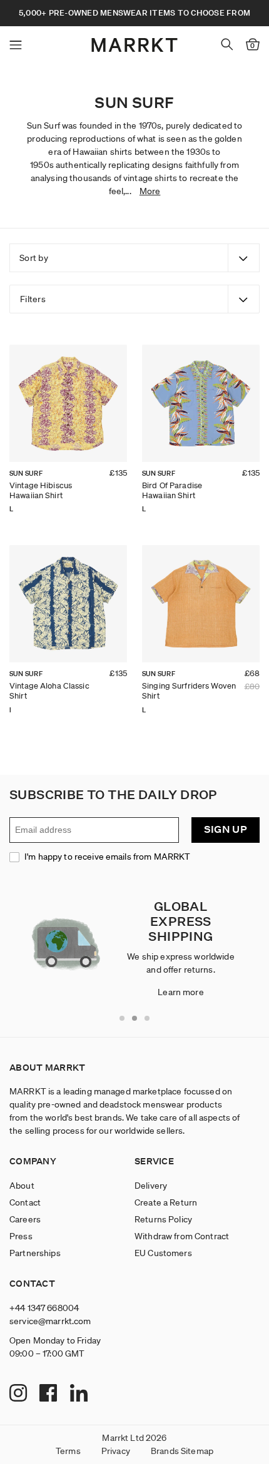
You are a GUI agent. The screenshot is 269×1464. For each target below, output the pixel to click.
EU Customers (163, 1253)
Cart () (252, 46)
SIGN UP (225, 829)
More (150, 191)
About (21, 1185)
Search (227, 44)
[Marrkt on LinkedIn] (80, 1394)
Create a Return (165, 1202)
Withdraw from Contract (181, 1236)
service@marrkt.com (50, 1321)
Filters (33, 299)
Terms (68, 1451)
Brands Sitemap (182, 1451)
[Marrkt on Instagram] (19, 1394)
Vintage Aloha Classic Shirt (49, 690)
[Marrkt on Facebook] (49, 1394)
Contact (25, 1202)
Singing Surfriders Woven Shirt (189, 690)
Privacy (115, 1451)
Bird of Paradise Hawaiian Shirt (172, 490)
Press (21, 1236)
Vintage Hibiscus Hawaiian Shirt (40, 490)
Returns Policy (163, 1219)
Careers (25, 1219)
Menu (15, 45)
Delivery (150, 1185)
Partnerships (35, 1253)
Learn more (180, 992)
